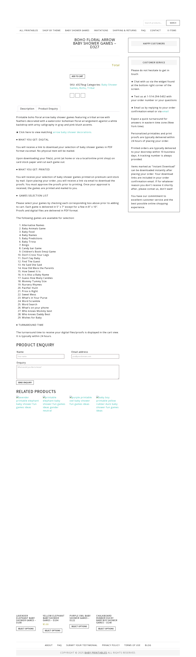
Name (20, 351)
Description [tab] (27, 108)
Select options (26, 628)
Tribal (91, 88)
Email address (79, 351)
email (165, 111)
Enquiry (21, 362)
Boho (82, 88)
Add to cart (77, 76)
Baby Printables (98, 10)
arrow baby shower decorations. (72, 132)
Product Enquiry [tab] (48, 108)
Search (173, 23)
